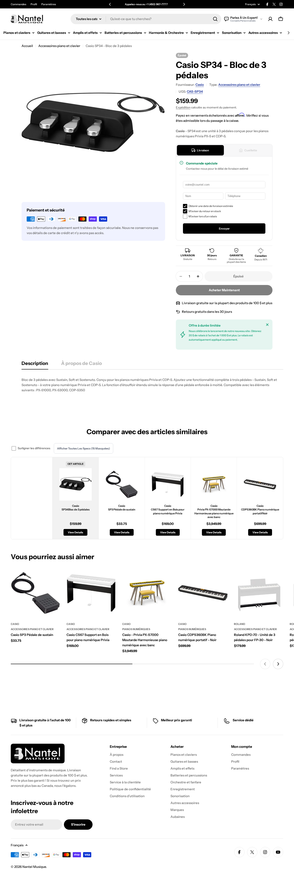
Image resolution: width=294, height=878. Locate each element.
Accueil (27, 46)
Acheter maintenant (224, 290)
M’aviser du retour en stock (205, 211)
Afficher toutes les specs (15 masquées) (83, 448)
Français (250, 4)
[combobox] (146, 19)
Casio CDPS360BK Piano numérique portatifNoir (260, 509)
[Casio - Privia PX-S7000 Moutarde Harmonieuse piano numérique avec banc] (147, 593)
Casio (199, 85)
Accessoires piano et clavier (59, 46)
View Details (75, 532)
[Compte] (270, 19)
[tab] (200, 150)
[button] (110, 4)
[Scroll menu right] (288, 32)
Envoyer (224, 228)
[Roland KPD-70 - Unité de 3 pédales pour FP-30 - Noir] (258, 593)
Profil (34, 4)
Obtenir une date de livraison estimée (211, 206)
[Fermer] (267, 325)
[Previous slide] (265, 664)
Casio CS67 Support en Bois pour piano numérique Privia (167, 509)
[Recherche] (215, 19)
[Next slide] (278, 664)
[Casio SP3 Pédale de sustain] (35, 593)
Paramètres (48, 4)
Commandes (18, 4)
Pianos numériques (136, 629)
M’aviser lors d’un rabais (203, 216)
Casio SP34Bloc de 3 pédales (76, 507)
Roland (239, 624)
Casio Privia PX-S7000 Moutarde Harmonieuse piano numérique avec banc (214, 511)
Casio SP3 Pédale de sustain (121, 507)
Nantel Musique (34, 867)
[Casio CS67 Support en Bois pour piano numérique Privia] (91, 593)
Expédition (183, 107)
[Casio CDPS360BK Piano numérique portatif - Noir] (202, 593)
